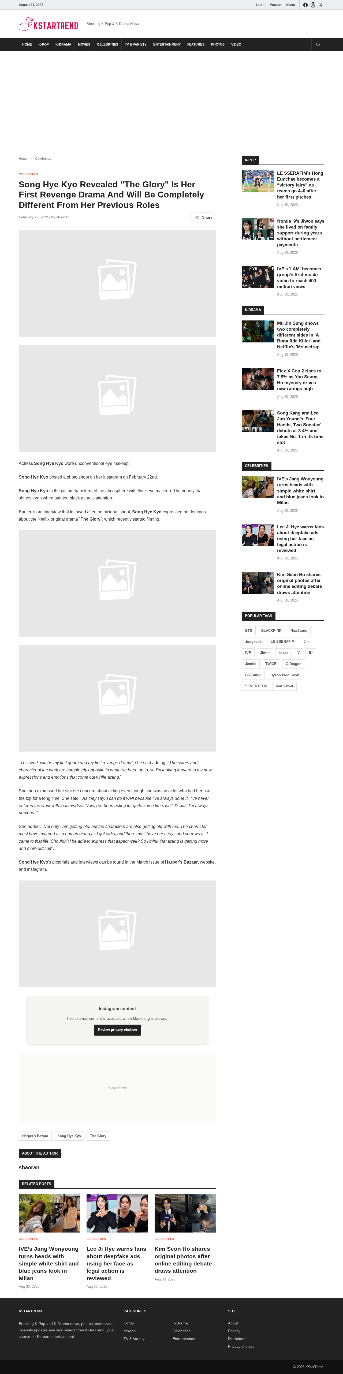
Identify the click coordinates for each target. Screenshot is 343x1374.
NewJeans (298, 631)
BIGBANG (253, 675)
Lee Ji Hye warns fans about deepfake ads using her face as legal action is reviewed (116, 1263)
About (290, 5)
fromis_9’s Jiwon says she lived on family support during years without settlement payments (300, 233)
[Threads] (313, 4)
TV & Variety (136, 44)
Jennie (250, 664)
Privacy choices (241, 1346)
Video (236, 44)
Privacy (234, 1331)
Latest (261, 5)
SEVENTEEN (256, 686)
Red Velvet (284, 686)
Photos (218, 44)
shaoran (63, 217)
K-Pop (44, 44)
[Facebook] (305, 4)
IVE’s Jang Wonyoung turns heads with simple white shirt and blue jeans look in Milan (49, 1263)
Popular (276, 5)
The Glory (98, 1136)
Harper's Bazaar (35, 1136)
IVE (248, 653)
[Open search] (317, 44)
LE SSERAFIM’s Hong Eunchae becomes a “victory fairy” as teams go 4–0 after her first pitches (300, 185)
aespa (283, 653)
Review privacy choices (117, 1030)
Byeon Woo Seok (284, 675)
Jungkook (253, 642)
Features (195, 44)
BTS (248, 631)
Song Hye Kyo (69, 1136)
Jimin (265, 653)
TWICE (271, 664)
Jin (306, 642)
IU (310, 653)
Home (27, 44)
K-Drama (63, 44)
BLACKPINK (271, 631)
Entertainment (167, 44)
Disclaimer (237, 1338)
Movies (84, 44)
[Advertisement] (171, 99)
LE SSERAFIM (282, 642)
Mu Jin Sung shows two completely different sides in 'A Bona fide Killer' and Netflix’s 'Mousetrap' (298, 335)
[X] (320, 4)
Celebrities (107, 44)
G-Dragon (293, 664)
